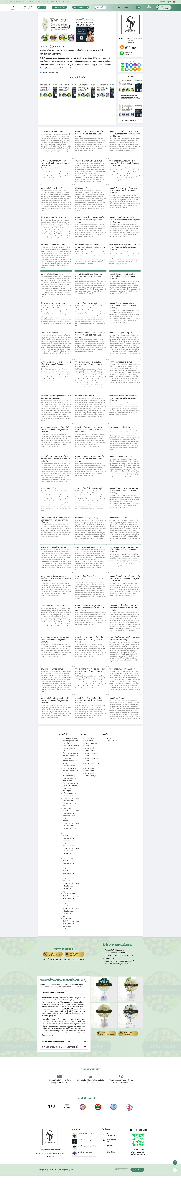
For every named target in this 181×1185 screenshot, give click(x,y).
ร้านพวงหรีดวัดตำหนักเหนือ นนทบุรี (88, 160)
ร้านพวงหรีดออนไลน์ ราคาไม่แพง (54, 992)
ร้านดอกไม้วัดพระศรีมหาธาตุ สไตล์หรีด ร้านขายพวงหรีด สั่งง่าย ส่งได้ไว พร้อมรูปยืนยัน (55, 459)
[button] (64, 992)
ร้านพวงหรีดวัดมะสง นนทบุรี (86, 303)
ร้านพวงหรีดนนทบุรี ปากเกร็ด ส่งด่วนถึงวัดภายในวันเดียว (70, 778)
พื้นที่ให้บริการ (89, 740)
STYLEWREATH (27, 6)
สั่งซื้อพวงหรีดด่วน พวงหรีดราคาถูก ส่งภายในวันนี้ (60, 1047)
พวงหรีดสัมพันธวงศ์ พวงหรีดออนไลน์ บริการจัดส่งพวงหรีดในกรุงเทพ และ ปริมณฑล (89, 134)
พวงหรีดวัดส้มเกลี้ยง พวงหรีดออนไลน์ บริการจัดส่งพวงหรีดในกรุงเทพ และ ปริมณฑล (55, 700)
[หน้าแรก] (39, 7)
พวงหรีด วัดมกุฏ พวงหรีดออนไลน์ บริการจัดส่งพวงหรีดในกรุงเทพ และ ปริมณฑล (88, 364)
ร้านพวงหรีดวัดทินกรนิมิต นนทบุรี (53, 303)
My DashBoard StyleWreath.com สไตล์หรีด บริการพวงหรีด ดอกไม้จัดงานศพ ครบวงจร (71, 863)
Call (162, 7)
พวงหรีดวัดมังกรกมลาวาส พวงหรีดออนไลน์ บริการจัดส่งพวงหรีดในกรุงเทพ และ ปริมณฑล (90, 429)
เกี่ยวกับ (125, 7)
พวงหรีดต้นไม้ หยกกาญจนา (85, 1140)
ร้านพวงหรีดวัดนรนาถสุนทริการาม (88, 546)
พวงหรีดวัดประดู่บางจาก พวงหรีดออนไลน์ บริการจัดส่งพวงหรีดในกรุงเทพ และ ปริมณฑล (56, 578)
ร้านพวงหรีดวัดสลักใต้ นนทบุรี (120, 361)
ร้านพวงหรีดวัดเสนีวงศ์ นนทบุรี (121, 427)
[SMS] (131, 69)
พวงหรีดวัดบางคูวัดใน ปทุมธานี (121, 332)
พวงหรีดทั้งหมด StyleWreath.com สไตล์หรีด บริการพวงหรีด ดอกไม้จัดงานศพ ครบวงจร (71, 923)
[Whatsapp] (122, 69)
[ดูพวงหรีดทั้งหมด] (53, 7)
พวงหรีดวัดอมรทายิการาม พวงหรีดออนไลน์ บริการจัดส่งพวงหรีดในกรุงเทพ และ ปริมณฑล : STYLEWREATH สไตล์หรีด (38, 2)
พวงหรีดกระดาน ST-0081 (85, 1134)
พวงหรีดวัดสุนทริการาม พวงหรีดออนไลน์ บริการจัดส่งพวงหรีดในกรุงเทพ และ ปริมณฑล (56, 163)
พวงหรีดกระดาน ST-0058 (85, 1152)
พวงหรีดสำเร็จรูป (90, 776)
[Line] (122, 65)
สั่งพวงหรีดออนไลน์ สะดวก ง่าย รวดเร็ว (56, 1041)
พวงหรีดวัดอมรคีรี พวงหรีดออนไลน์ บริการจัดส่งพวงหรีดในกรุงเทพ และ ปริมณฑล (88, 276)
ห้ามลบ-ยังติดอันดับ (91, 743)
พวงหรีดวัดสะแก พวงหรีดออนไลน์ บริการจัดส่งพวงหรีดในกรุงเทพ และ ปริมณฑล (122, 276)
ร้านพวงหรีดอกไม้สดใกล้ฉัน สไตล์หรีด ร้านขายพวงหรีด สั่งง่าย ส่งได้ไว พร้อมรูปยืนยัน (123, 608)
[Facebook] (127, 65)
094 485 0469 (165, 8)
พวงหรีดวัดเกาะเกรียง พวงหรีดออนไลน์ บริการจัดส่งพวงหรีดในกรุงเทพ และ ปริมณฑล (56, 364)
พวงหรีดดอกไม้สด (90, 751)
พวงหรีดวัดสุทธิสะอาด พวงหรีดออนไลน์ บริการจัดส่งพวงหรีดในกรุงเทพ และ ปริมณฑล (90, 335)
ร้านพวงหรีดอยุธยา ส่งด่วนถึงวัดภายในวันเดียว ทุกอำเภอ (70, 770)
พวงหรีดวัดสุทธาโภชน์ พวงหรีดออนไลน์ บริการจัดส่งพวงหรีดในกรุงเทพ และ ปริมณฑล (90, 219)
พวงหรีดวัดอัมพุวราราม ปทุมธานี (121, 456)
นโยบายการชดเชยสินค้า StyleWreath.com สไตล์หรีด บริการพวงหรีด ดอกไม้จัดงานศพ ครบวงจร (71, 898)
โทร (107, 1134)
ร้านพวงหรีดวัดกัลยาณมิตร (85, 576)
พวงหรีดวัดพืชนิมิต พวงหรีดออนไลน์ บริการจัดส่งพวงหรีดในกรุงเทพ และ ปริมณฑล (55, 520)
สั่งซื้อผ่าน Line (74, 953)
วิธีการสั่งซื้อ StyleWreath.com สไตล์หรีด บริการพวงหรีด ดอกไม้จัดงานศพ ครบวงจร (71, 886)
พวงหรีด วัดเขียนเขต (117, 698)
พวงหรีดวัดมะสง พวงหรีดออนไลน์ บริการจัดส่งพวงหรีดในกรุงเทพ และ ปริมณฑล (122, 305)
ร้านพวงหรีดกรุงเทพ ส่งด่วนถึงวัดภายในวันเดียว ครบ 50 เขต (70, 755)
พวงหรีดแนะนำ (89, 748)
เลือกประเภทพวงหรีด (79, 7)
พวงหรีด (44, 72)
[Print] (135, 69)
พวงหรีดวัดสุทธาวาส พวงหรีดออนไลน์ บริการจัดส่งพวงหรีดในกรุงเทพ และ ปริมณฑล (123, 490)
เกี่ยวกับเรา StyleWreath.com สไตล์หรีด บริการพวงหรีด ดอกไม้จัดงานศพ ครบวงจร (71, 838)
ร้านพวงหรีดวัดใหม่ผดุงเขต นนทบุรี (88, 488)
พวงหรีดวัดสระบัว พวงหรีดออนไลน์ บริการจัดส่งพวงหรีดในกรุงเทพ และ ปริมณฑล (88, 700)
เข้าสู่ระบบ (169, 2)
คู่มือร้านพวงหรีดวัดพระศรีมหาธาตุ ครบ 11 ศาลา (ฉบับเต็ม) (70, 740)
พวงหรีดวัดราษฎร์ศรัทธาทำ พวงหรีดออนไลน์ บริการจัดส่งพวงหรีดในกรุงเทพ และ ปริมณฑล (130, 97)
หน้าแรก (43, 7)
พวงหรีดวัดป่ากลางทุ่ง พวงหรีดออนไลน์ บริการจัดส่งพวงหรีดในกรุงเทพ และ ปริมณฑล (124, 549)
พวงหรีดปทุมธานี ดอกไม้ (84, 395)
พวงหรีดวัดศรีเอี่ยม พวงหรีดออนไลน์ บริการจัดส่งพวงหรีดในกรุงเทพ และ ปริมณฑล (55, 429)
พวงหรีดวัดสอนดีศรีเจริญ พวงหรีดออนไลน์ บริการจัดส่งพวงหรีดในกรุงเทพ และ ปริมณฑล (90, 608)
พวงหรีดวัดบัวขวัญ (48, 488)
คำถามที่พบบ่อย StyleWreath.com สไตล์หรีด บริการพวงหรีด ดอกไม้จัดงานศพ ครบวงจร (71, 911)
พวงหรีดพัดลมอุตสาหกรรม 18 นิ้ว (87, 1146)
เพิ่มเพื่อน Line (128, 53)
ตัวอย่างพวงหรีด (81, 188)
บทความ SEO (89, 738)
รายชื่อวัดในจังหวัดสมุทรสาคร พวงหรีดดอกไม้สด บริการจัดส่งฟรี (56, 396)
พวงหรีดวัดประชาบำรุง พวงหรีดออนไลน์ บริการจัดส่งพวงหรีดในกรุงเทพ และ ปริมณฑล (124, 247)
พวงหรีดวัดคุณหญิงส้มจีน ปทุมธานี (88, 517)
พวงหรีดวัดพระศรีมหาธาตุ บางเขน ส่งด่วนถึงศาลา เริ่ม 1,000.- (71, 748)
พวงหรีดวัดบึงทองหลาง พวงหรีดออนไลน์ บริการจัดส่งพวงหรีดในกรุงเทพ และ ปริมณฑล (90, 247)
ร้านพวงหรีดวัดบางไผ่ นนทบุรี (52, 131)
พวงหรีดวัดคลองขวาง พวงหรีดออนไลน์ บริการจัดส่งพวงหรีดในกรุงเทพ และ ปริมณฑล (90, 671)
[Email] (127, 69)
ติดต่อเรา (162, 2)
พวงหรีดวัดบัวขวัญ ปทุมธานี (52, 274)
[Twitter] (139, 65)
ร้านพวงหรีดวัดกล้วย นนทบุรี (52, 668)
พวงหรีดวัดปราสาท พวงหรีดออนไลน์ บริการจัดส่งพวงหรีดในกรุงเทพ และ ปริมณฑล (123, 398)
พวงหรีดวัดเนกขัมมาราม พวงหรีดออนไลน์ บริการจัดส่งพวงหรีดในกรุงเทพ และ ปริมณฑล (124, 163)
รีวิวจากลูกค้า (117, 7)
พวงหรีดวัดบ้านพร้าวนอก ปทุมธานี (122, 668)
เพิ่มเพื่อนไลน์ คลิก (111, 1139)
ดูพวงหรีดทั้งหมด (60, 7)
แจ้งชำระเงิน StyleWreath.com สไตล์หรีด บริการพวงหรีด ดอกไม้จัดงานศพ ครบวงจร (71, 813)
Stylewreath (111, 1147)
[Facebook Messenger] (131, 65)
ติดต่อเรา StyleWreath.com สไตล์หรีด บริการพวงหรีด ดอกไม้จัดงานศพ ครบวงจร (71, 826)
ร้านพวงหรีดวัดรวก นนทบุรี (119, 517)
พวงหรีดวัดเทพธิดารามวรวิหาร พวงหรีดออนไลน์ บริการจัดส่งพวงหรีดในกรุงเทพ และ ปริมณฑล (124, 578)
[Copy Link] (139, 69)
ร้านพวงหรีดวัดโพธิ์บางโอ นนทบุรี (53, 217)
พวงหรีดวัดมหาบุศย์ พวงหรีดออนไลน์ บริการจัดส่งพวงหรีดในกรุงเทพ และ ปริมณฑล (55, 639)
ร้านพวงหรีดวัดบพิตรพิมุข (128, 120)
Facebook (109, 1145)
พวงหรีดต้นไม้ (89, 771)
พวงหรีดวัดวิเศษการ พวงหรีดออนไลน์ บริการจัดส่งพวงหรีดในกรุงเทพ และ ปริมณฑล (89, 639)
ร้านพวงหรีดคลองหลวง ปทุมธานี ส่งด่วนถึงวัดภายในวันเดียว (70, 785)
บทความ (87, 745)
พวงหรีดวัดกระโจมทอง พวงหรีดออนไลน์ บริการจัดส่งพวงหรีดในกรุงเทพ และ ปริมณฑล (124, 219)
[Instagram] (135, 65)
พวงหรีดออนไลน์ (26, 8)
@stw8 (127, 54)
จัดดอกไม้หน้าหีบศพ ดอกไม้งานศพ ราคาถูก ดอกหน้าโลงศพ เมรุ (124, 638)
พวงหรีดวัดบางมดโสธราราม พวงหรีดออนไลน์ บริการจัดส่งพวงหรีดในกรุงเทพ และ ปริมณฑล (124, 134)
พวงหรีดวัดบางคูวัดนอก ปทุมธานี (53, 605)
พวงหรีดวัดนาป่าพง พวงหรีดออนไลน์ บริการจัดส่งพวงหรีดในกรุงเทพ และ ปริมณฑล (123, 190)
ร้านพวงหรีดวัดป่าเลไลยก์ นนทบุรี (53, 546)
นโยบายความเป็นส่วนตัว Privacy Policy (70, 794)
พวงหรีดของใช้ (89, 773)
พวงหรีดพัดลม (89, 768)
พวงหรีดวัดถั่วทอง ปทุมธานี (51, 188)
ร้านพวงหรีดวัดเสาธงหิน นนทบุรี (53, 244)
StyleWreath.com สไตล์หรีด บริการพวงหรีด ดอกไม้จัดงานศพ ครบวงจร (71, 802)
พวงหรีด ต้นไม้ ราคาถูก (49, 332)
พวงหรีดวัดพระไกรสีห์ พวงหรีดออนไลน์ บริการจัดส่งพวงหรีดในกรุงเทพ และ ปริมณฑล (90, 459)
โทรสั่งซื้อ (51, 953)
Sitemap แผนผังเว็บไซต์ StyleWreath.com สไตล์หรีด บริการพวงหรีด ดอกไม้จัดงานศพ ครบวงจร (71, 851)
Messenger (110, 1151)
